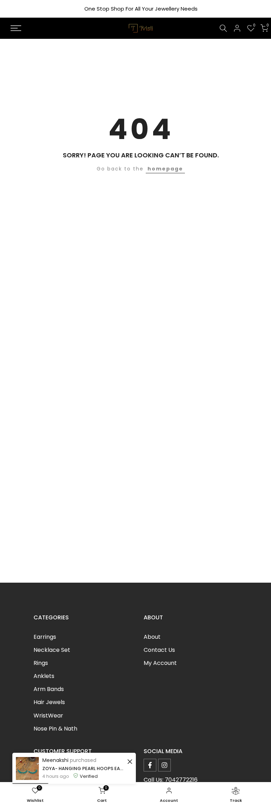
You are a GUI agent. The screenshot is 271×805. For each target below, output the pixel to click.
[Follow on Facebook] (150, 765)
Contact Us (159, 650)
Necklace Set (52, 650)
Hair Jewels (49, 702)
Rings (41, 663)
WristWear (48, 715)
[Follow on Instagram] (164, 765)
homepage (165, 168)
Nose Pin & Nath (55, 729)
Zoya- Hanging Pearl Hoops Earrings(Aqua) (83, 768)
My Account (160, 663)
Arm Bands (49, 689)
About (152, 637)
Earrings (45, 637)
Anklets (44, 676)
